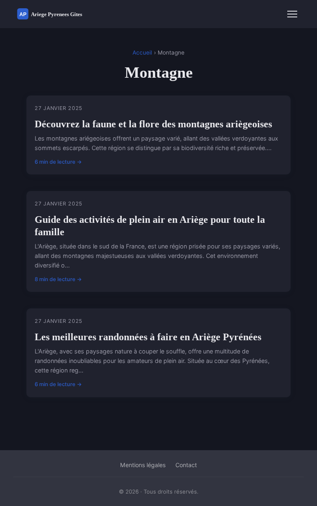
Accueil (142, 52)
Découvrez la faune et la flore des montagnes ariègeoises (153, 124)
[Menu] (292, 14)
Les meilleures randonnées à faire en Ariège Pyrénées (148, 337)
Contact (186, 464)
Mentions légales (143, 464)
